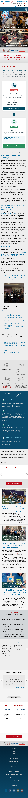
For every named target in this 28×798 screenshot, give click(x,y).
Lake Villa (11, 624)
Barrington (15, 614)
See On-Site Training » (14, 108)
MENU (26, 10)
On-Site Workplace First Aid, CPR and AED (14, 317)
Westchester (21, 634)
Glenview (18, 619)
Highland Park (9, 621)
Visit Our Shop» (14, 736)
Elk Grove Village (6, 619)
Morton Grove (23, 626)
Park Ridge (5, 631)
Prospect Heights (13, 631)
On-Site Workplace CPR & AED (11, 314)
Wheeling (6, 636)
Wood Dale (21, 636)
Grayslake (23, 619)
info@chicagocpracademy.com (15, 774)
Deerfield (14, 617)
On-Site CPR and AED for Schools (12, 319)
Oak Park (17, 629)
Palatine (22, 629)
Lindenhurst (10, 626)
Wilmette (11, 636)
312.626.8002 (22, 6)
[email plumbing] (6, 790)
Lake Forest (5, 624)
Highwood (15, 621)
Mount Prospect (7, 629)
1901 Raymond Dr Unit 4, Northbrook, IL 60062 (7, 387)
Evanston (13, 619)
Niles (13, 629)
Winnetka (16, 636)
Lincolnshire (4, 626)
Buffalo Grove (8, 617)
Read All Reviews (14, 697)
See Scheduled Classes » (14, 146)
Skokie (16, 634)
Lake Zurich (17, 624)
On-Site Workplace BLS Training (12, 315)
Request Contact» (14, 483)
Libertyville (23, 624)
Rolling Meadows (21, 631)
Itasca (25, 621)
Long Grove (16, 626)
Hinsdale (21, 621)
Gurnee (3, 621)
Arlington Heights (8, 614)
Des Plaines (20, 617)
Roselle (5, 634)
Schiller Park (11, 634)
